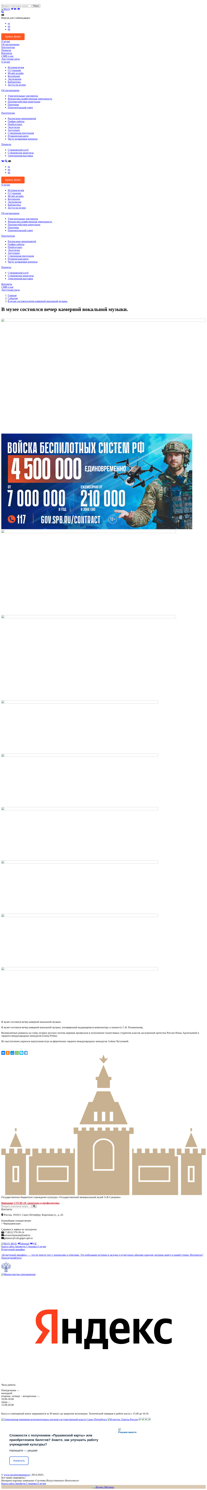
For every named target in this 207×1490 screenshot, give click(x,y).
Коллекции (14, 76)
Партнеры (13, 104)
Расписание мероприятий (22, 118)
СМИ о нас (7, 56)
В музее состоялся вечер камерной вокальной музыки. (38, 301)
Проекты (6, 50)
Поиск (36, 6)
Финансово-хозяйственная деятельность (30, 98)
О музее (5, 41)
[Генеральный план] (143, 1419)
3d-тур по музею (17, 84)
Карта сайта (8, 1246)
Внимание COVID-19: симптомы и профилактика (30, 1203)
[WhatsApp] (17, 1053)
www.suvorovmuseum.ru (17, 1474)
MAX (13, 1243)
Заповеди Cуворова (26, 1246)
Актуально (14, 130)
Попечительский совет (20, 107)
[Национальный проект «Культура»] (149, 1419)
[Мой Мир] (12, 1053)
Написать (19, 1460)
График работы (16, 121)
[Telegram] (26, 1053)
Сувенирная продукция (21, 133)
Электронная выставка (20, 155)
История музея (16, 67)
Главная (12, 295)
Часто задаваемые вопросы (23, 138)
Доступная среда (10, 59)
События (13, 298)
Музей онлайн (16, 73)
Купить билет (13, 36)
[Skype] (21, 1053)
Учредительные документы (23, 95)
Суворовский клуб (18, 149)
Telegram (24, 1243)
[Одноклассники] (8, 1053)
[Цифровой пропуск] (146, 1419)
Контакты (6, 53)
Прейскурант (15, 124)
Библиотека (14, 82)
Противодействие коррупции (24, 101)
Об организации (10, 44)
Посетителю (8, 47)
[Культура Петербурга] (140, 1419)
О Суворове (14, 70)
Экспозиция (14, 79)
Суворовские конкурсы (21, 152)
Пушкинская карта (18, 136)
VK (35, 1243)
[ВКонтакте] (3, 1053)
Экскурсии (14, 127)
